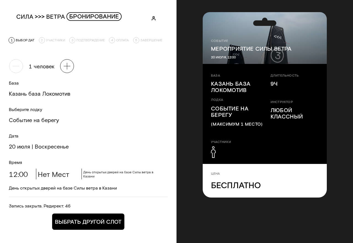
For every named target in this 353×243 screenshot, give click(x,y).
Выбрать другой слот (88, 221)
